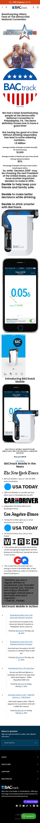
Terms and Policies (20, 819)
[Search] (6, 7)
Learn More (20, 461)
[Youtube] (23, 806)
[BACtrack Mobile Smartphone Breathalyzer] (20, 232)
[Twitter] (30, 806)
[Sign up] (35, 743)
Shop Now (20, 106)
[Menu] (2, 7)
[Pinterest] (37, 806)
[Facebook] (17, 806)
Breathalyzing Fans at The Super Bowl (21, 668)
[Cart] (38, 7)
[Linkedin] (34, 806)
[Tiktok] (27, 806)
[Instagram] (20, 806)
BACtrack (19, 631)
